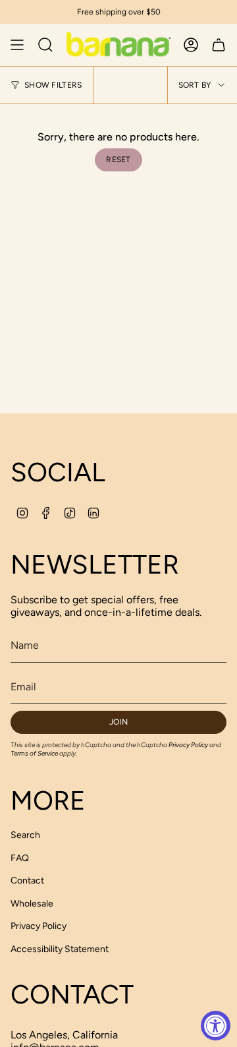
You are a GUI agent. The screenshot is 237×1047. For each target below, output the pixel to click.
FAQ (20, 858)
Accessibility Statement (60, 949)
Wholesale (32, 903)
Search (25, 835)
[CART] (218, 45)
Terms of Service (34, 753)
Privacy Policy (188, 744)
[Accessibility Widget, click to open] (215, 1025)
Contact (27, 880)
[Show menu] (17, 45)
